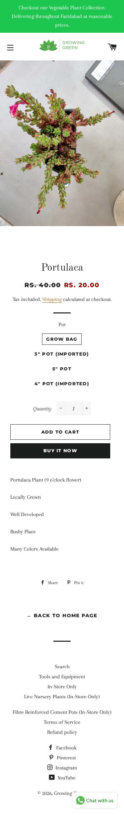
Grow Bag (61, 339)
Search (62, 666)
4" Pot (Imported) (61, 383)
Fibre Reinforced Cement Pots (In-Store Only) (62, 712)
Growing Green (70, 793)
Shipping (52, 299)
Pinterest (65, 758)
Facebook (65, 748)
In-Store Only (62, 686)
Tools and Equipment (62, 676)
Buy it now (60, 450)
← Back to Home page (62, 615)
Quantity (42, 409)
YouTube (65, 778)
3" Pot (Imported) (61, 354)
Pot (62, 324)
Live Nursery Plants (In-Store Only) (62, 696)
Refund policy (62, 732)
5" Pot (61, 368)
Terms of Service (62, 722)
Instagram (65, 768)
